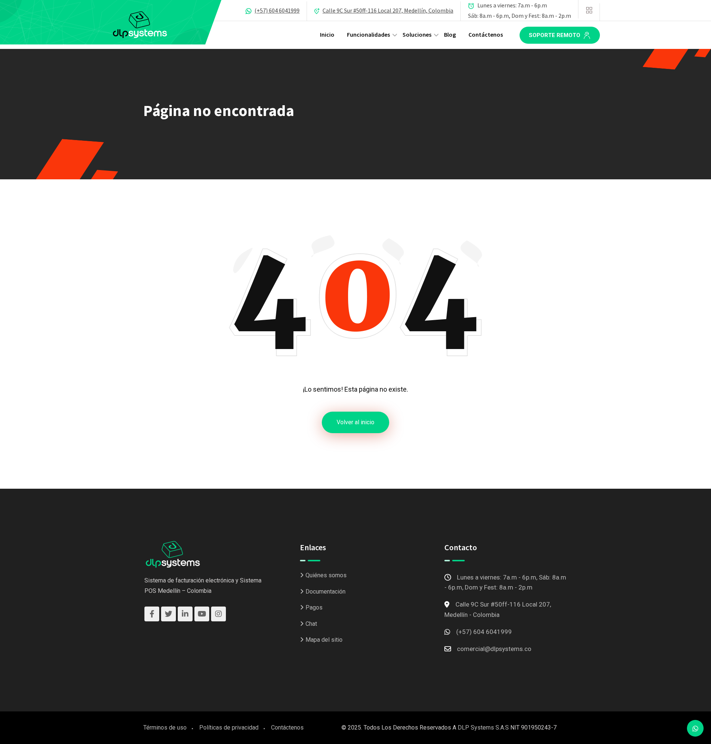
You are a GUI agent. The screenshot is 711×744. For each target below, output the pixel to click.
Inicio (327, 34)
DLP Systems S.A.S (483, 727)
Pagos (314, 607)
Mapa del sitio (324, 639)
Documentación (326, 591)
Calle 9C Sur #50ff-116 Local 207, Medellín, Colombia (388, 10)
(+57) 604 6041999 (277, 10)
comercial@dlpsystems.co (494, 648)
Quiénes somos (326, 575)
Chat (311, 623)
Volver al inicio (355, 422)
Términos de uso (165, 727)
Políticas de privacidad (228, 727)
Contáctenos (485, 34)
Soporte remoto (555, 35)
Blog (450, 34)
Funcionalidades (368, 34)
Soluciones (417, 34)
